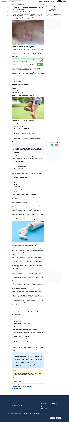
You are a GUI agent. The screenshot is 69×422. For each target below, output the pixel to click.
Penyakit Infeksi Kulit (21, 4)
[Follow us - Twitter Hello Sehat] (17, 405)
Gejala (18, 11)
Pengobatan (31, 11)
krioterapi (32, 277)
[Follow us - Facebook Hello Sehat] (12, 405)
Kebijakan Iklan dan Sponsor (45, 406)
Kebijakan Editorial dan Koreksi (45, 405)
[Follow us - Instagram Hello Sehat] (14, 405)
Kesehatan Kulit (14, 4)
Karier (52, 405)
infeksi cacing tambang (19, 68)
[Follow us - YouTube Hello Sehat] (19, 405)
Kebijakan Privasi (43, 403)
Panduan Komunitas (44, 408)
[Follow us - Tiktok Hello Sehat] (21, 405)
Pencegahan (42, 11)
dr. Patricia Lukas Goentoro (54, 10)
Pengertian (14, 11)
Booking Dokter (37, 405)
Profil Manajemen (54, 403)
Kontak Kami (53, 406)
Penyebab (22, 11)
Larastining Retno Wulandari (54, 14)
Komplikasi (37, 11)
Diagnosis (26, 11)
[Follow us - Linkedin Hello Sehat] (16, 405)
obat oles (27, 295)
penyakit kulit (27, 49)
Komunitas (36, 408)
